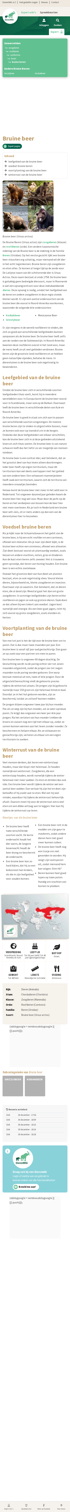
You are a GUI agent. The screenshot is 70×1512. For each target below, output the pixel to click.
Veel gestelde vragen (28, 2)
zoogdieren (49, 242)
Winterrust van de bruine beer (25, 174)
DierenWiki (9, 2)
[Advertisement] (35, 98)
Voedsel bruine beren (20, 166)
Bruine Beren (19, 62)
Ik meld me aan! (27, 1186)
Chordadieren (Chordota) (34, 994)
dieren (6, 290)
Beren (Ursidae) (29, 1009)
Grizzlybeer (9, 73)
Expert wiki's (28, 12)
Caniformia (15, 55)
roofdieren (12, 246)
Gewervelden (12, 43)
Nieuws (44, 2)
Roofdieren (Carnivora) (33, 1004)
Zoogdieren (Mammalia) (33, 999)
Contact (55, 2)
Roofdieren (14, 51)
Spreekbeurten (49, 12)
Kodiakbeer (40, 73)
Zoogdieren (13, 47)
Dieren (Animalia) (30, 989)
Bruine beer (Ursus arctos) (35, 1015)
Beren (13, 58)
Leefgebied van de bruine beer (25, 161)
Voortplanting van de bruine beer (27, 170)
